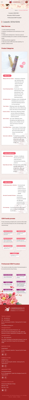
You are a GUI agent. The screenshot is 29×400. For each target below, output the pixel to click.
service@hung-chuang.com (7, 325)
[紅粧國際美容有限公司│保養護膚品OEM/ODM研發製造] (14, 2)
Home (16, 10)
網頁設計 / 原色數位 (16, 396)
